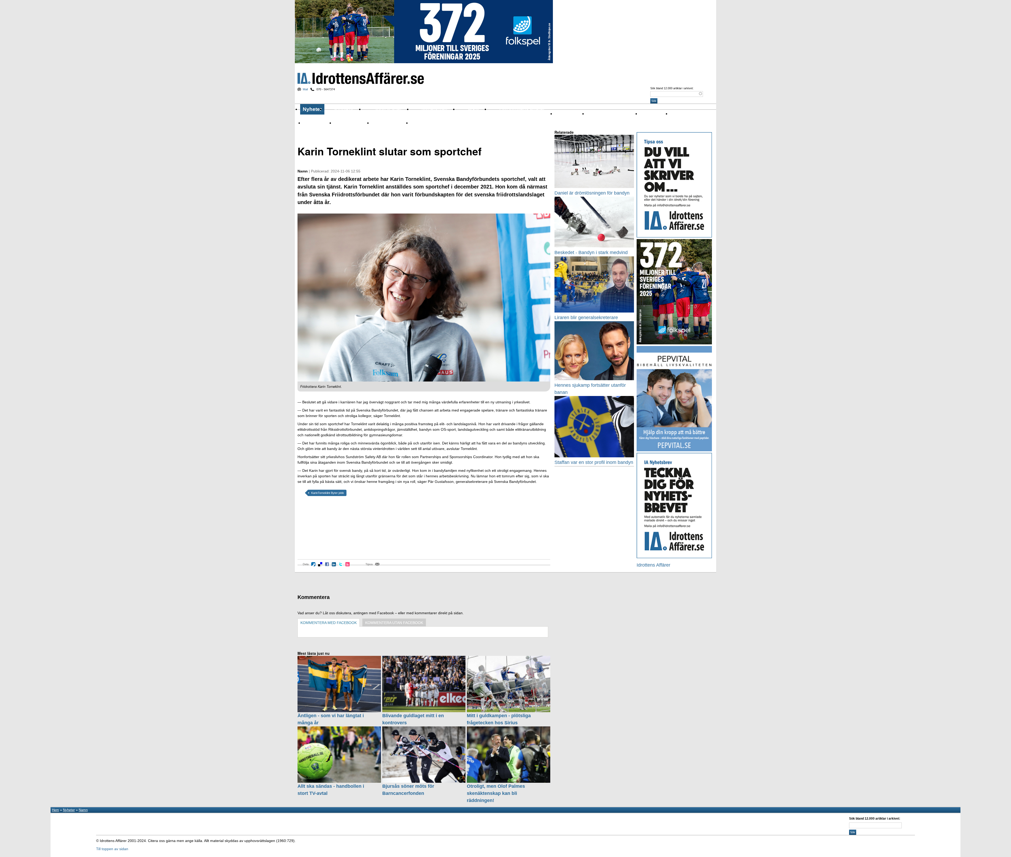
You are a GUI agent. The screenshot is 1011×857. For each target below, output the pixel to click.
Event (675, 113)
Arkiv (473, 109)
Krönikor (343, 109)
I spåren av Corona (603, 113)
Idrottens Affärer (361, 78)
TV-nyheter (380, 123)
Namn (308, 123)
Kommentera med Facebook (328, 623)
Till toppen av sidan (112, 849)
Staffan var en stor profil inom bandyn (593, 462)
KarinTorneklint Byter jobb (327, 492)
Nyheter (312, 109)
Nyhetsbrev (435, 109)
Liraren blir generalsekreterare (586, 317)
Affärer (560, 113)
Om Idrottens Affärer (522, 109)
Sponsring (342, 123)
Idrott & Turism (423, 123)
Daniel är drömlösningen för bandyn (592, 193)
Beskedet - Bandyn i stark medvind (591, 252)
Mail (305, 89)
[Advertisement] (321, 531)
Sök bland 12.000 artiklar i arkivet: (671, 88)
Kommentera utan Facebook (394, 623)
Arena (645, 113)
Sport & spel (387, 109)
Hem (55, 810)
